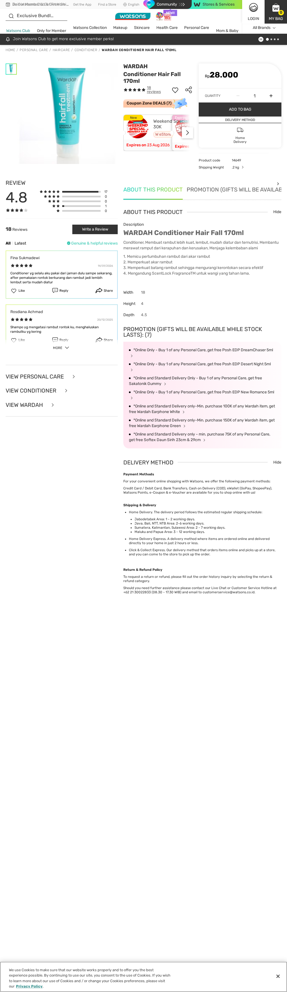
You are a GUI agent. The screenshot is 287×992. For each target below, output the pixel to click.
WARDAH (135, 66)
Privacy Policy (29, 986)
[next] (187, 132)
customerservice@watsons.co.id (228, 592)
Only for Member (51, 30)
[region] (143, 977)
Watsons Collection (90, 27)
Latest (20, 243)
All (8, 243)
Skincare (142, 27)
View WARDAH (25, 405)
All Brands (261, 27)
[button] (276, 12)
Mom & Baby (227, 30)
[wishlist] (175, 90)
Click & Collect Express (147, 550)
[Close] (278, 976)
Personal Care (196, 27)
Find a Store (107, 4)
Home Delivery (140, 512)
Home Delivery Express (147, 539)
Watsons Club (18, 30)
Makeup (120, 27)
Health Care (167, 27)
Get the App (82, 4)
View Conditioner (32, 391)
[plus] (271, 96)
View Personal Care (35, 377)
